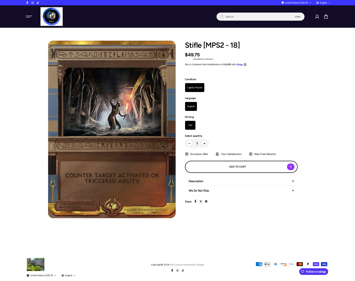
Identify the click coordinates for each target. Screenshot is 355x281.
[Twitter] (201, 201)
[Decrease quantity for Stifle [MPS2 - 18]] (189, 143)
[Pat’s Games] (51, 16)
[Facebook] (27, 3)
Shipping (188, 59)
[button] (326, 17)
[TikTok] (38, 3)
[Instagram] (32, 3)
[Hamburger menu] (29, 17)
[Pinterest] (206, 201)
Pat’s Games (176, 264)
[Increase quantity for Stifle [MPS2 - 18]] (204, 143)
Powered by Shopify (193, 264)
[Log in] (317, 17)
